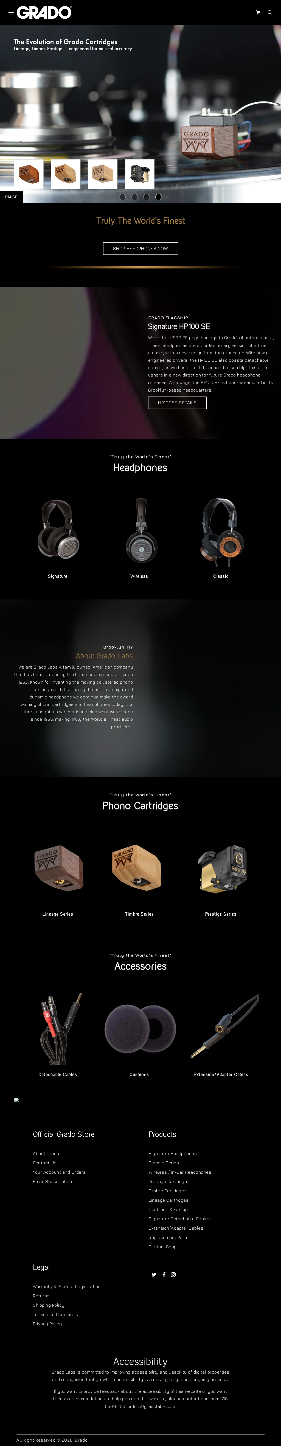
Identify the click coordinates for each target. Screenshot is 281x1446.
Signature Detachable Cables (179, 1218)
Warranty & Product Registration (67, 1286)
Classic (221, 576)
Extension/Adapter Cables (221, 1074)
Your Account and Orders (59, 1172)
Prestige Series (221, 914)
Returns (41, 1295)
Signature (58, 576)
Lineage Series (58, 914)
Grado (81, 1439)
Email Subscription (52, 1181)
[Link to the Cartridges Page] (140, 114)
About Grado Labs (104, 655)
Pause (11, 197)
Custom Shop (163, 1246)
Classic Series (164, 1162)
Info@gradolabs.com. (154, 1406)
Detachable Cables (58, 1074)
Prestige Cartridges (169, 1181)
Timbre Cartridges (168, 1190)
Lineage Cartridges (169, 1200)
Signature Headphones (173, 1153)
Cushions (139, 1074)
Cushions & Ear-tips (169, 1209)
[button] (11, 12)
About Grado (46, 1153)
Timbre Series (139, 914)
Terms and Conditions (55, 1314)
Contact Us (45, 1162)
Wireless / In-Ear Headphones (180, 1172)
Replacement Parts (169, 1237)
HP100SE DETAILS (177, 402)
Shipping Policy (48, 1305)
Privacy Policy (47, 1323)
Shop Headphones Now (140, 248)
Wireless (139, 576)
